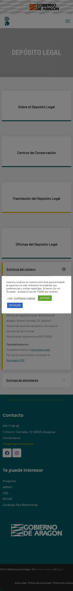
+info (10, 298)
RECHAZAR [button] (15, 305)
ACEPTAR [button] (45, 298)
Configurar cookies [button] (24, 298)
